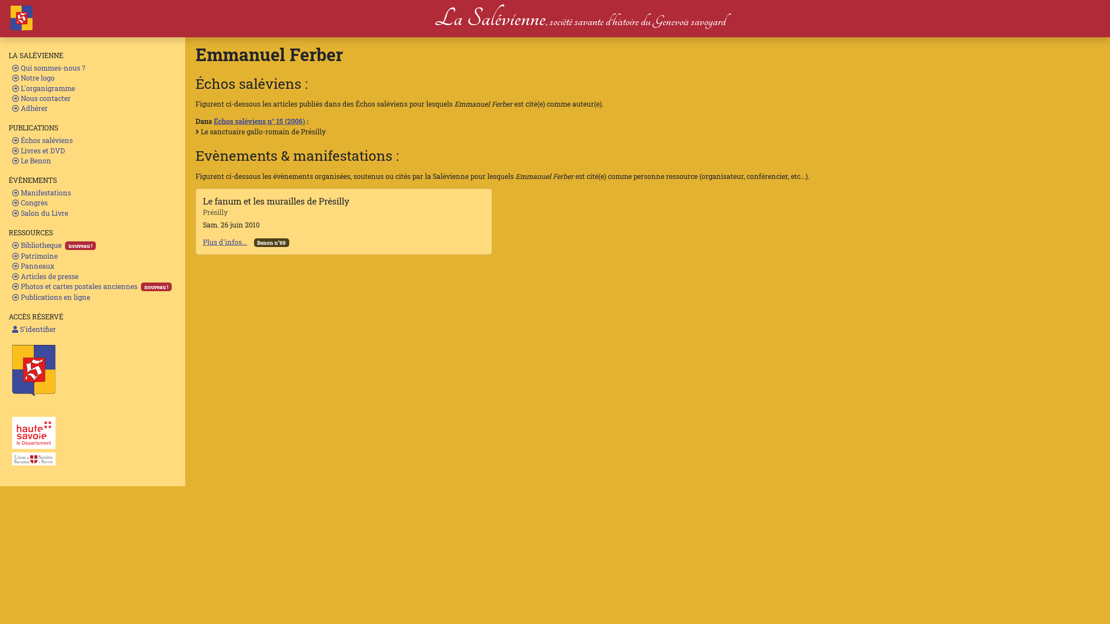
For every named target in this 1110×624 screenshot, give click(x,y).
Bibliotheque (55, 245)
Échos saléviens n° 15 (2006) (259, 121)
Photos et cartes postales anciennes (93, 286)
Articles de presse (48, 276)
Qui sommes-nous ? (52, 67)
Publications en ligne (54, 297)
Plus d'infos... (225, 242)
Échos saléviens (46, 140)
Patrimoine (38, 255)
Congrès (33, 202)
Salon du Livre (43, 213)
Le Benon (35, 160)
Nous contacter (45, 98)
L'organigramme (47, 88)
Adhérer (33, 108)
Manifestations (45, 192)
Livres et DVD (42, 150)
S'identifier (37, 329)
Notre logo (37, 77)
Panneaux (36, 265)
